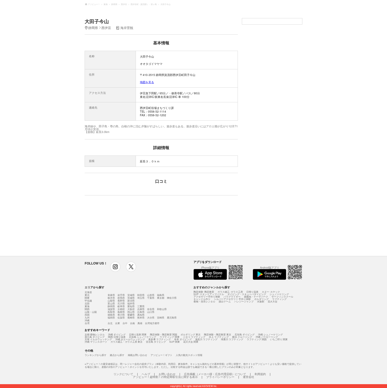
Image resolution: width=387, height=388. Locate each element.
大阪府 (131, 309)
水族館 (260, 301)
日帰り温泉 (252, 291)
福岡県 (111, 317)
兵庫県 (141, 309)
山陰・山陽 (91, 312)
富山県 (111, 303)
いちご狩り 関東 (279, 339)
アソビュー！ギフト (161, 355)
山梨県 (111, 300)
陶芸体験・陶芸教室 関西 (163, 334)
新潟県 (131, 300)
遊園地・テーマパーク (256, 296)
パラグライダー (232, 296)
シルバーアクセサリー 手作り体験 (232, 299)
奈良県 (150, 309)
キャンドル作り (202, 299)
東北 (87, 295)
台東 (117, 323)
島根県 (121, 311)
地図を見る (147, 82)
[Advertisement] (126, 227)
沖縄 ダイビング (117, 334)
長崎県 (131, 317)
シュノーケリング (279, 294)
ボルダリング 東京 (191, 334)
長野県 (121, 300)
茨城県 (131, 297)
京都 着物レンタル (95, 334)
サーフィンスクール (282, 296)
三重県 (141, 306)
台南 (132, 323)
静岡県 (111, 306)
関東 (87, 298)
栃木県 (111, 297)
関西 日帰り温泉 (117, 336)
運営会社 (248, 377)
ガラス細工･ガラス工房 (230, 291)
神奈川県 (172, 297)
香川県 (121, 314)
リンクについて (123, 374)
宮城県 (131, 295)
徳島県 (111, 314)
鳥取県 (111, 311)
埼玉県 (141, 297)
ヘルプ (146, 374)
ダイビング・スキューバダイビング (246, 294)
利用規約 (260, 374)
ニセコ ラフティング (194, 336)
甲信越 (88, 300)
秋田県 (141, 295)
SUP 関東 (174, 341)
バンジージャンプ (244, 301)
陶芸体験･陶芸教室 (204, 291)
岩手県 (121, 295)
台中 (125, 323)
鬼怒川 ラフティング (206, 339)
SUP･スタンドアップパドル (209, 294)
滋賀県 (111, 309)
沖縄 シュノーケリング (270, 334)
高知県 (141, 314)
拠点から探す (117, 355)
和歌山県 (162, 309)
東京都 (160, 297)
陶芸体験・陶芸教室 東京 (217, 334)
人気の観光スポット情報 (189, 355)
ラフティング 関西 (257, 339)
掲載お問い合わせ (137, 355)
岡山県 (131, 311)
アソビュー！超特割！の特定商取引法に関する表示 (165, 377)
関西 (87, 309)
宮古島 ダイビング (156, 341)
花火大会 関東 (190, 341)
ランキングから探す (95, 355)
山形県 (150, 295)
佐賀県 (121, 317)
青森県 (111, 295)
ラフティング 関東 (170, 336)
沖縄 (87, 320)
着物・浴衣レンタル (204, 301)
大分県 (150, 317)
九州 (87, 317)
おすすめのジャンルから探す (212, 287)
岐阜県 (121, 306)
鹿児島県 (172, 317)
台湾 (87, 323)
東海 (87, 306)
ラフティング (279, 299)
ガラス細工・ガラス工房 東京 (126, 341)
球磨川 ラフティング (232, 339)
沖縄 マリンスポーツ (96, 341)
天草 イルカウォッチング (98, 339)
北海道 (88, 292)
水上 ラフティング (219, 336)
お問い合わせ (167, 374)
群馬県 (121, 297)
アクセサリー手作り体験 (207, 296)
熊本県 (141, 317)
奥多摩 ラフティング (159, 339)
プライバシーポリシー (220, 377)
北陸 (87, 303)
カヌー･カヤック (271, 291)
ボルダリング (261, 299)
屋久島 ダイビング (95, 336)
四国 (87, 314)
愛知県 (131, 306)
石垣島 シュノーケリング (142, 336)
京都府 (121, 309)
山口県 (150, 311)
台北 (110, 323)
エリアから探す (94, 287)
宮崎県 (160, 317)
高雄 (139, 323)
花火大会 (272, 301)
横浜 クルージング (242, 336)
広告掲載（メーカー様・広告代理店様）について (215, 374)
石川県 (121, 303)
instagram (115, 267)
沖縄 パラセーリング (267, 336)
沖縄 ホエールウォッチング (130, 339)
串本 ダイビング (183, 339)
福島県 (160, 295)
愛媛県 (131, 314)
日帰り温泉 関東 (138, 334)
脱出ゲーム (225, 301)
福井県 (131, 303)
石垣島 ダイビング (245, 334)
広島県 (141, 311)
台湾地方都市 (152, 323)
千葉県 (150, 297)
